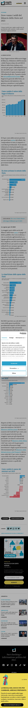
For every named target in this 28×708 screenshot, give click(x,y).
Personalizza (13, 368)
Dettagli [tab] (11, 337)
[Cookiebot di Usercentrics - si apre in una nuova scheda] (20, 334)
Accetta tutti (14, 363)
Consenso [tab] (4, 337)
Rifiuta (14, 373)
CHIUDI (25, 679)
